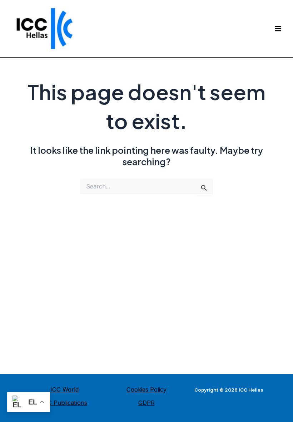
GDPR (146, 402)
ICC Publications (64, 402)
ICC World (64, 389)
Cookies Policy (146, 389)
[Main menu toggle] (278, 29)
